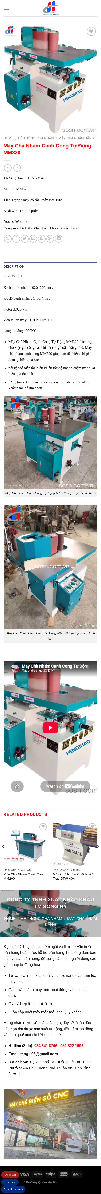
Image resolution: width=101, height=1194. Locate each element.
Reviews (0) (13, 276)
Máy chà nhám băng (76, 138)
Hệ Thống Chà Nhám (36, 138)
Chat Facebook (13, 1189)
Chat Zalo (10, 1182)
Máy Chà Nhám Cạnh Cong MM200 (24, 876)
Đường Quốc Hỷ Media (44, 1182)
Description (14, 266)
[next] (97, 856)
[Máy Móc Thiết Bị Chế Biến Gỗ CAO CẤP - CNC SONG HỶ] (50, 8)
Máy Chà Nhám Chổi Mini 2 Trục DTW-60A (73, 876)
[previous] (3, 856)
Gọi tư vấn (10, 1175)
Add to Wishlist (16, 222)
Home (8, 138)
